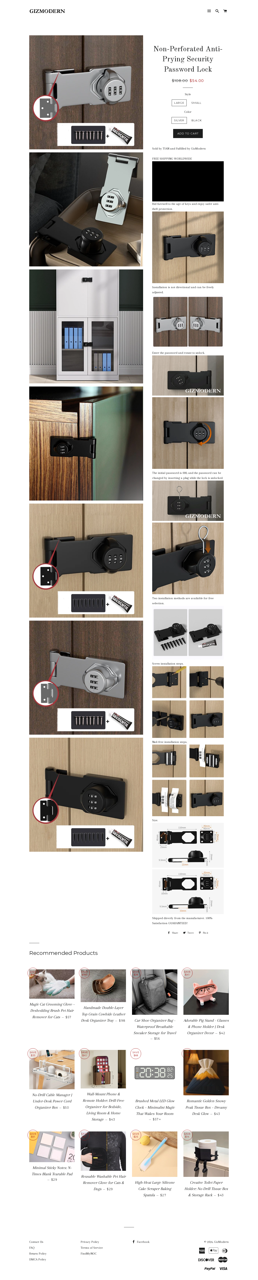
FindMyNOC (89, 1253)
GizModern (221, 1242)
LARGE (179, 102)
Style (188, 94)
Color (187, 112)
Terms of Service (92, 1248)
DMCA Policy (37, 1259)
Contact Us (36, 1242)
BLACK (196, 120)
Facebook (143, 1242)
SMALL (196, 102)
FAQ (32, 1248)
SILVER (179, 120)
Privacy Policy (90, 1242)
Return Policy (38, 1253)
